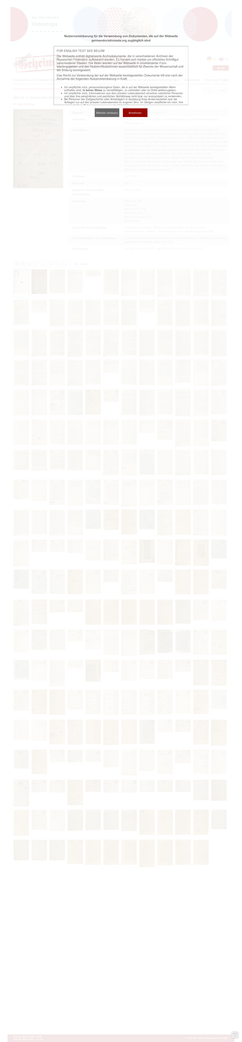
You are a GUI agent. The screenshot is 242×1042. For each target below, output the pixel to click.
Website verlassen (107, 113)
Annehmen (135, 113)
